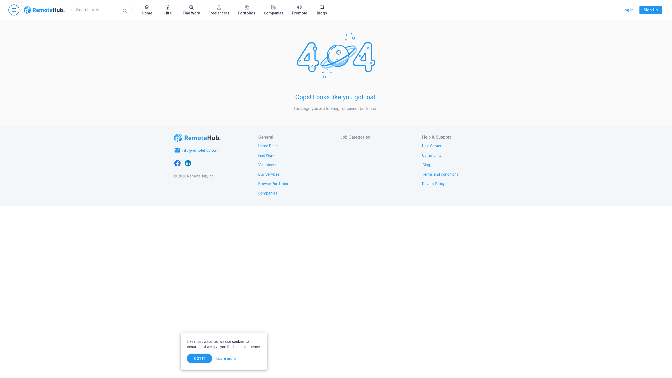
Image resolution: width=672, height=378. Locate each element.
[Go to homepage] (44, 10)
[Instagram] (209, 163)
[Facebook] (177, 163)
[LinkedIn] (188, 163)
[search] (101, 9)
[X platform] (198, 163)
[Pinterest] (219, 163)
